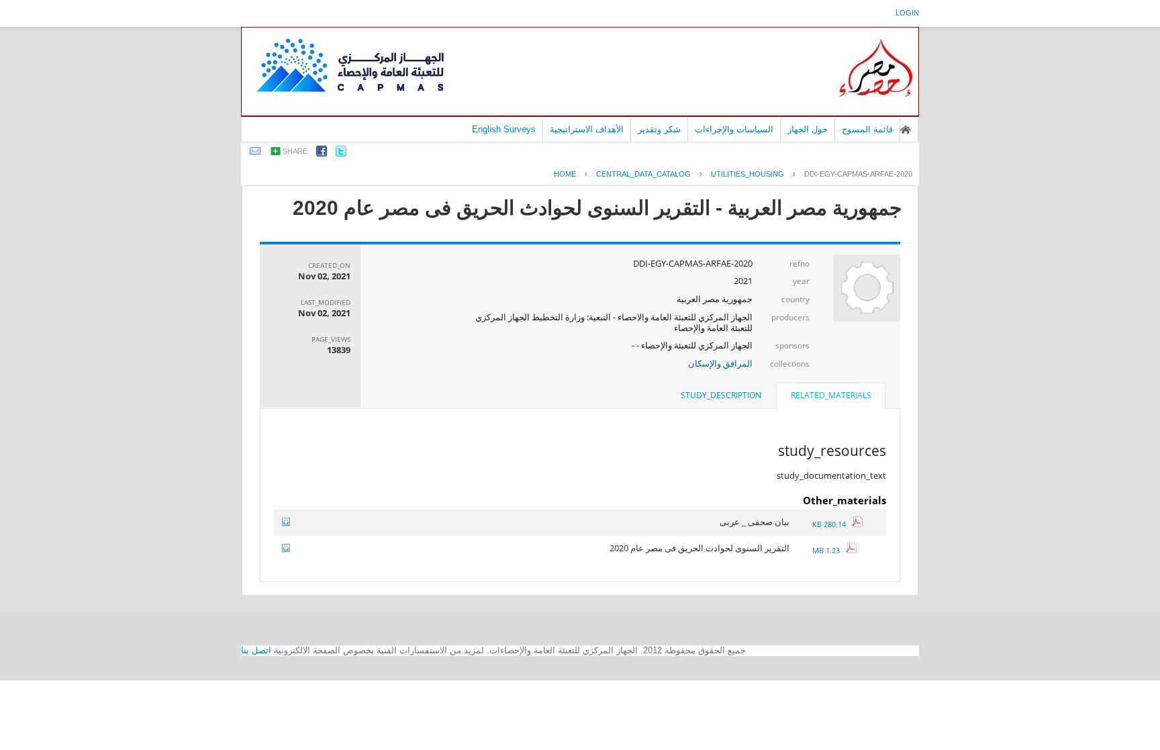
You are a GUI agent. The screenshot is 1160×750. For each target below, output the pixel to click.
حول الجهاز (807, 129)
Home (565, 174)
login (907, 13)
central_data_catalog (643, 174)
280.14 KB (832, 524)
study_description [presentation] (721, 395)
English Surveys (504, 129)
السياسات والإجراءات (734, 129)
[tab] (831, 397)
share (295, 151)
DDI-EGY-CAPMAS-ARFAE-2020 (858, 174)
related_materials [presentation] (831, 395)
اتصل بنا (256, 650)
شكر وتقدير (659, 129)
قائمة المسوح (867, 129)
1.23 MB (829, 550)
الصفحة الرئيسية (905, 129)
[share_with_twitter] (341, 153)
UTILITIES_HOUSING (747, 174)
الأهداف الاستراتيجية (587, 129)
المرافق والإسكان (720, 363)
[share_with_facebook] (321, 153)
